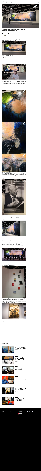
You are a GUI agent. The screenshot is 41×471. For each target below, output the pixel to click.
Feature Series (6, 2)
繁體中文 (3, 411)
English (3, 412)
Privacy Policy (11, 412)
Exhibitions (15, 2)
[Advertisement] (14, 334)
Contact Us (11, 411)
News (2, 2)
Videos (18, 2)
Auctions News (10, 2)
